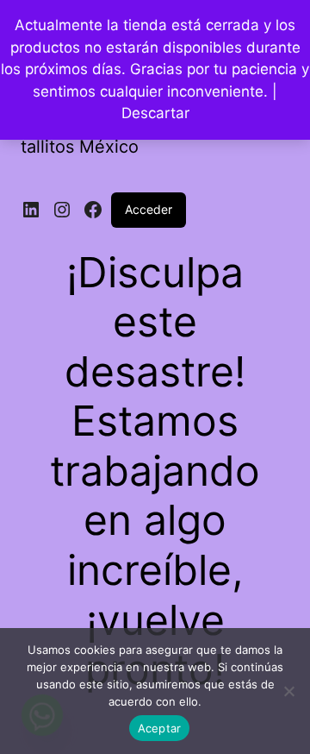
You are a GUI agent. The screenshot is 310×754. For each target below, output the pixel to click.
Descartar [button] (155, 113)
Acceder (148, 209)
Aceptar (160, 728)
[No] (288, 691)
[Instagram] (62, 209)
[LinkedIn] (31, 209)
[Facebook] (93, 209)
